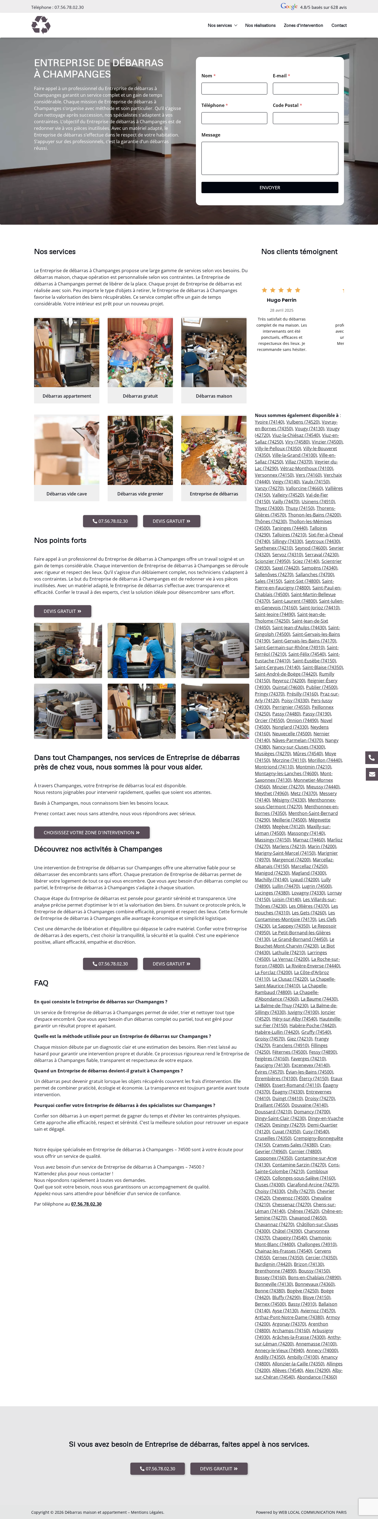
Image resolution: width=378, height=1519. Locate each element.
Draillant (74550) (272, 1105)
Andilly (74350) (270, 1357)
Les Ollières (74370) (309, 906)
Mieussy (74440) (323, 787)
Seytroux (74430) (322, 541)
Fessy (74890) (323, 1052)
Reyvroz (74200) (288, 681)
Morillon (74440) (325, 760)
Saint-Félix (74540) (307, 654)
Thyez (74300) (269, 508)
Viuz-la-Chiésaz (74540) (296, 435)
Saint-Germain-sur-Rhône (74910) (290, 647)
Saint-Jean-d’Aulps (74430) (299, 628)
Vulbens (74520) (303, 422)
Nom (208, 75)
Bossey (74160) (270, 1277)
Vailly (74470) (285, 502)
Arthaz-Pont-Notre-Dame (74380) (289, 1317)
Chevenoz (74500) (290, 1198)
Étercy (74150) (313, 1078)
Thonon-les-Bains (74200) (314, 515)
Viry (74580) (297, 442)
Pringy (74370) (269, 694)
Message (210, 135)
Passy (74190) (317, 714)
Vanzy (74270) (269, 488)
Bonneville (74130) (274, 1284)
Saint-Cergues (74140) (277, 667)
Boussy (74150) (314, 1271)
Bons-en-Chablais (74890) (314, 1277)
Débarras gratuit (140, 396)
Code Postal (287, 105)
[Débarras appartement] (66, 352)
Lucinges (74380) (272, 893)
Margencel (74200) (291, 860)
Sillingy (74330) (287, 541)
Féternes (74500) (289, 1052)
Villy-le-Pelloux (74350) (278, 448)
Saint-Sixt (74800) (302, 581)
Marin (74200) (322, 846)
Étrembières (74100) (276, 1078)
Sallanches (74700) (315, 574)
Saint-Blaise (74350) (322, 667)
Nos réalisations (260, 25)
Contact (339, 25)
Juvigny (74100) (303, 1012)
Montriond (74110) (274, 767)
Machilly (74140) (271, 880)
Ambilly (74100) (303, 1357)
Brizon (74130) (309, 1264)
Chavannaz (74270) (274, 1224)
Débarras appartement (67, 396)
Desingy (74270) (288, 1125)
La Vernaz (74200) (290, 959)
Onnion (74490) (302, 720)
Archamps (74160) (291, 1331)
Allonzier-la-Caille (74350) (298, 1364)
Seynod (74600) (311, 548)
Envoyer (270, 187)
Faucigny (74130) (272, 1065)
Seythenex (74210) (274, 548)
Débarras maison (214, 396)
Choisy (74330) (270, 1191)
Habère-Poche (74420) (312, 1025)
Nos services (220, 25)
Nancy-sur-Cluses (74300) (298, 747)
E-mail (281, 75)
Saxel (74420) (285, 568)
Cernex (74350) (287, 1258)
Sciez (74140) (305, 561)
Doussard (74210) (273, 1112)
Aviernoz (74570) (318, 1311)
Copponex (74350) (273, 1158)
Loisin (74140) (286, 899)
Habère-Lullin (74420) (277, 1032)
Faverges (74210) (308, 1059)
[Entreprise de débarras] (214, 450)
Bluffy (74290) (286, 1297)
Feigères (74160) (272, 1059)
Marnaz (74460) (309, 840)
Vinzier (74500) (327, 442)
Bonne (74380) (270, 1291)
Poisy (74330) (295, 700)
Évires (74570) (269, 1072)
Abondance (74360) (317, 1377)
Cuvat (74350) (286, 1132)
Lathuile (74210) (288, 952)
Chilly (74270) (301, 1191)
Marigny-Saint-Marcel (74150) (285, 853)
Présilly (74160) (302, 694)
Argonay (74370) (289, 1324)
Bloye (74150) (316, 1297)
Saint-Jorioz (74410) (319, 608)
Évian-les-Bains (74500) (309, 1072)
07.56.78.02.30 (69, 7)
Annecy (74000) (322, 1350)
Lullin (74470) (286, 886)
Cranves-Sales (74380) (295, 1145)
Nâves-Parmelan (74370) (297, 740)
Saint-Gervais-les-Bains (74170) (304, 641)
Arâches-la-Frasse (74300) (298, 1337)
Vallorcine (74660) (304, 488)
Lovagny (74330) (308, 893)
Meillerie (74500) (289, 820)
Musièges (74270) (273, 754)
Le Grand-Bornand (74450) (299, 939)
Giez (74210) (299, 1039)
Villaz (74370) (298, 462)
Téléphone (214, 105)
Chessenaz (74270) (291, 1204)
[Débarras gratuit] (140, 352)
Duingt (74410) (287, 1098)
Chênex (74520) (303, 1211)
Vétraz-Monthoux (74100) (306, 468)
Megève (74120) (288, 826)
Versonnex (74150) (274, 475)
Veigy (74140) (286, 482)
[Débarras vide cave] (66, 450)
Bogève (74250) (303, 1291)
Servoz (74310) (287, 555)
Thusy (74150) (300, 508)
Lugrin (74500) (317, 886)
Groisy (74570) (270, 1039)
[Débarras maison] (214, 352)
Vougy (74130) (309, 429)
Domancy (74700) (312, 1112)
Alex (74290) (317, 1370)
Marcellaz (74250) (309, 866)
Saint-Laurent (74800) (294, 601)
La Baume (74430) (319, 999)
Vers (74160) (309, 475)
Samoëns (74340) (319, 568)
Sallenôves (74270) (274, 574)
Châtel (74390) (287, 1231)
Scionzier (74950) (272, 561)
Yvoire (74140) (269, 422)
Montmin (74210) (313, 767)
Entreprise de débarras (214, 494)
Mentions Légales (147, 1512)
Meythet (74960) (271, 793)
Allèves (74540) (287, 1370)
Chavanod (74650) (307, 1218)
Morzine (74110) (289, 760)
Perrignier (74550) (291, 707)
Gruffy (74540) (316, 1032)
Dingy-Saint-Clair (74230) (280, 1118)
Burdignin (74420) (273, 1264)
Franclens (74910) (290, 1045)
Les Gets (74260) (309, 913)
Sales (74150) (268, 581)
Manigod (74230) (272, 873)
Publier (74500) (321, 687)
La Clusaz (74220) (290, 979)
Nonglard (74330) (290, 727)
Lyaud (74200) (304, 880)
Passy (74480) (286, 714)
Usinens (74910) (318, 502)
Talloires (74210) (289, 535)
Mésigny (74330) (289, 800)
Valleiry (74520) (288, 495)
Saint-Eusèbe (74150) (314, 661)
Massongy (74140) (306, 833)
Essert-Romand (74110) (296, 1085)
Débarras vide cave (66, 494)
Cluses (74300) (270, 1185)
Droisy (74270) (320, 1098)
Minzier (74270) (288, 787)
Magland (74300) (309, 873)
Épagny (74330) (288, 1092)
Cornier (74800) (305, 1151)
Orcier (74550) (269, 720)
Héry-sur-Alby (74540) (294, 1019)
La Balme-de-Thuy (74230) (281, 1006)
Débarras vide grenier (140, 494)
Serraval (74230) (321, 555)
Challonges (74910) (316, 1244)
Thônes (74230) (271, 521)
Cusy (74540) (316, 1132)
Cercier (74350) (321, 1258)
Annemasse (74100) (316, 1344)
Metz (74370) (304, 793)
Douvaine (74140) (309, 1105)
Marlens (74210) (288, 846)
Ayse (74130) (285, 1311)
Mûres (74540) (308, 754)
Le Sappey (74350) (291, 926)
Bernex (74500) (270, 1304)
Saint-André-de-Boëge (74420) (286, 674)
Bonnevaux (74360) (315, 1284)
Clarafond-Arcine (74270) (312, 1185)
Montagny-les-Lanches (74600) (286, 773)
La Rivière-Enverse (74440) (313, 966)
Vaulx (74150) (316, 482)
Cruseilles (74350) (273, 1138)
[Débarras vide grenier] (140, 450)
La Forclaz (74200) (273, 972)
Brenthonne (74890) (275, 1271)
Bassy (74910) (302, 1304)
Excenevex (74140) (311, 1065)
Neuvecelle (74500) (291, 734)
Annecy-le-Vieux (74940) (279, 1350)
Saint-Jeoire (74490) (275, 614)
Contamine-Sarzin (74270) (299, 1165)
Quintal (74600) (288, 687)
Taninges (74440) (289, 528)
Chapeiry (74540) (289, 1238)
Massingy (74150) (273, 840)
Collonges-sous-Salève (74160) (303, 1178)
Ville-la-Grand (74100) (294, 455)
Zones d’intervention (303, 25)
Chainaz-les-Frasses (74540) (283, 1251)
